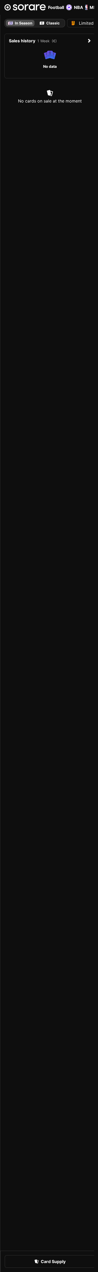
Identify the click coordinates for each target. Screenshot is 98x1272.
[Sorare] (25, 7)
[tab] (50, 23)
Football (56, 7)
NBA (78, 7)
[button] (50, 1261)
